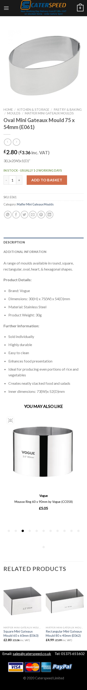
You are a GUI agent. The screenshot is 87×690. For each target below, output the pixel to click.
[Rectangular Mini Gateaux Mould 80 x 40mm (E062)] (65, 601)
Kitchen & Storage (33, 109)
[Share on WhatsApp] (8, 214)
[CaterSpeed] (43, 8)
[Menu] (6, 8)
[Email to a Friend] (33, 214)
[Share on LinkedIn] (49, 214)
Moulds (13, 113)
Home (8, 109)
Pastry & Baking (68, 109)
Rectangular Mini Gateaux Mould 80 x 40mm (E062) (64, 633)
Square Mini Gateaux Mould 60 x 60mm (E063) (21, 633)
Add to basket (46, 180)
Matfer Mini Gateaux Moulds (49, 113)
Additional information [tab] (25, 252)
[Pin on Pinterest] (41, 214)
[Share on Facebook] (16, 214)
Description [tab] (14, 242)
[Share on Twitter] (24, 214)
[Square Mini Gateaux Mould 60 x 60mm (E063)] (22, 601)
